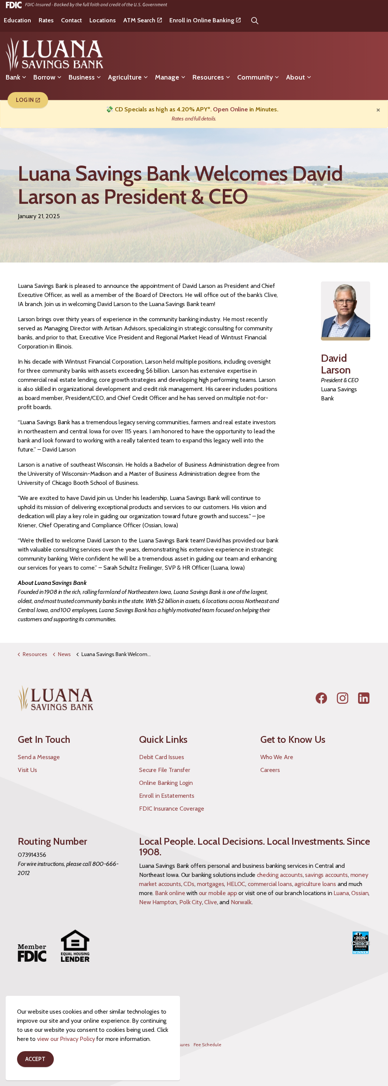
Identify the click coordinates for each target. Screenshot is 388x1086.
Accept (35, 1059)
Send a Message (39, 757)
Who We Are (276, 757)
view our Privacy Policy (66, 1038)
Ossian (359, 893)
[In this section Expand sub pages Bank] (24, 77)
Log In (25, 100)
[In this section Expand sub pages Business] (98, 77)
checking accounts (279, 874)
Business (82, 77)
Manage (167, 77)
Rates (46, 20)
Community (255, 77)
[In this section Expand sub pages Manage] (183, 77)
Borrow (44, 77)
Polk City (190, 902)
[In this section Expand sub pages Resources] (228, 77)
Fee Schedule (207, 1044)
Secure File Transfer (164, 769)
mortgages (210, 884)
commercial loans (270, 884)
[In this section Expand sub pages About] (309, 77)
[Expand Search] (255, 20)
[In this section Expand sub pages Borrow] (59, 77)
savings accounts (326, 874)
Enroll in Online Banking (201, 20)
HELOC (236, 884)
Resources (208, 77)
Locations (102, 20)
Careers (270, 769)
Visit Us (27, 769)
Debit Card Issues (161, 757)
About (295, 77)
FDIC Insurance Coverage (171, 808)
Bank (13, 77)
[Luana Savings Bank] (54, 55)
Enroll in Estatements (166, 795)
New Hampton (158, 902)
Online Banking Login (166, 782)
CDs (188, 884)
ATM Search (139, 20)
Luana (341, 893)
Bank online (170, 893)
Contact (71, 20)
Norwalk (241, 902)
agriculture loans (315, 884)
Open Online (230, 109)
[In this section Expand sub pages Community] (276, 77)
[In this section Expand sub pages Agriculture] (145, 77)
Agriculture (125, 77)
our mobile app (218, 893)
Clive (210, 902)
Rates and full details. (194, 118)
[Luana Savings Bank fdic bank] (86, 4)
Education (17, 20)
